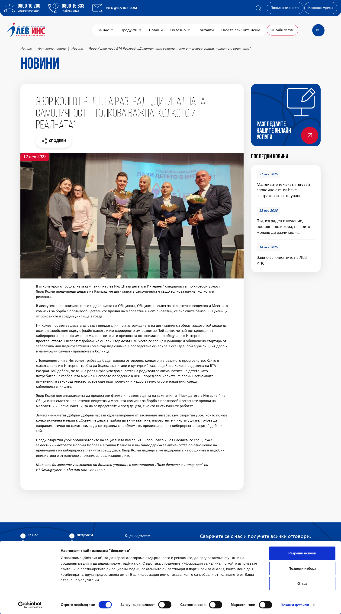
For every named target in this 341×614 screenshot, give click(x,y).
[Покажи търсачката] (258, 8)
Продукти (129, 30)
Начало (26, 49)
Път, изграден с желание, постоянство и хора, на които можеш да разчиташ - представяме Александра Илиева (283, 227)
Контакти (205, 30)
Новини (156, 30)
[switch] (164, 604)
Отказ (302, 583)
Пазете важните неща (240, 30)
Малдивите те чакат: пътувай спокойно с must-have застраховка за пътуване (283, 190)
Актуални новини (52, 49)
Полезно (178, 30)
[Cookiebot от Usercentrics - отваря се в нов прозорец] (30, 604)
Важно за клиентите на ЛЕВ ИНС (282, 261)
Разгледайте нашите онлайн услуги (274, 131)
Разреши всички (302, 553)
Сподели (53, 142)
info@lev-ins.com (121, 8)
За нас (103, 30)
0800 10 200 (29, 6)
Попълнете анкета (285, 8)
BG (318, 30)
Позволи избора (302, 568)
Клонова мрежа (320, 8)
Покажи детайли (295, 605)
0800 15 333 (73, 6)
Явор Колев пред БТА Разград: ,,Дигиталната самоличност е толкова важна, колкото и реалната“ (170, 49)
